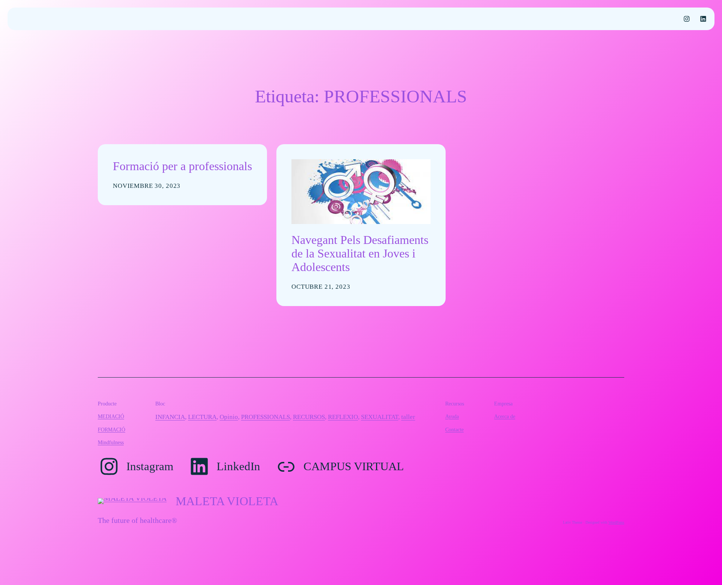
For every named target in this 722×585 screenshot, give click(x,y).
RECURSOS (309, 416)
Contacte (454, 430)
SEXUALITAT (379, 416)
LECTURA (202, 416)
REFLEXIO (343, 416)
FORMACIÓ (111, 430)
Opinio (229, 416)
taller (408, 416)
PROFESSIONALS (265, 416)
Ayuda (452, 416)
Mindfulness (111, 442)
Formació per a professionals (182, 166)
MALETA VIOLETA (227, 501)
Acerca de (504, 416)
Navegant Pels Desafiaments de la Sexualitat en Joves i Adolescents (359, 253)
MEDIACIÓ (111, 416)
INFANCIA (170, 416)
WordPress (616, 522)
